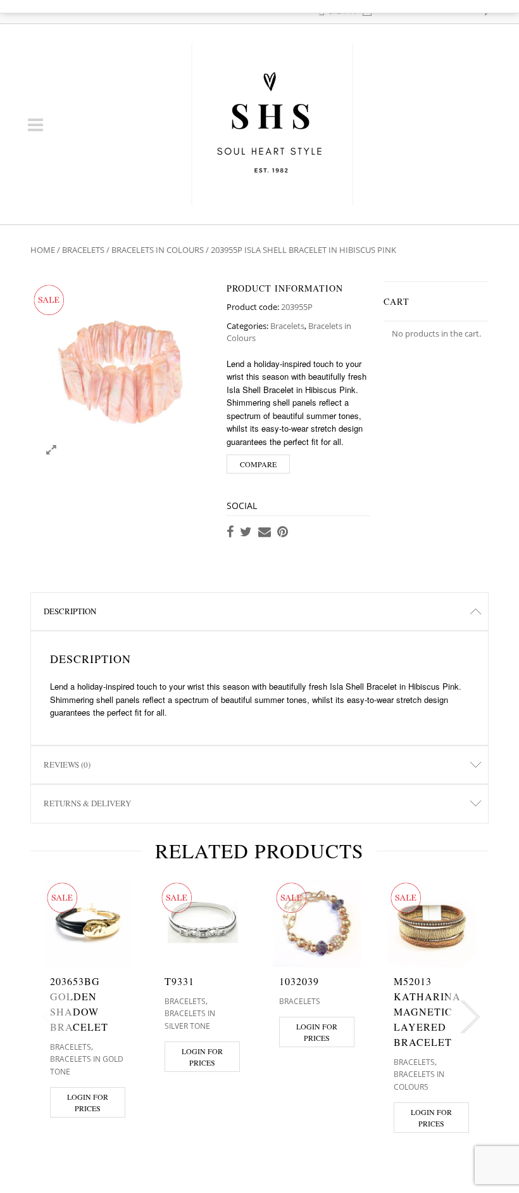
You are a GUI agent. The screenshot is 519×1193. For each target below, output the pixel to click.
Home (42, 249)
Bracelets (83, 249)
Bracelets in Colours (157, 249)
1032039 (299, 981)
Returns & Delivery (87, 803)
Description (70, 611)
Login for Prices (87, 1102)
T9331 (179, 981)
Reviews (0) (67, 764)
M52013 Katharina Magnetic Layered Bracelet (427, 1011)
